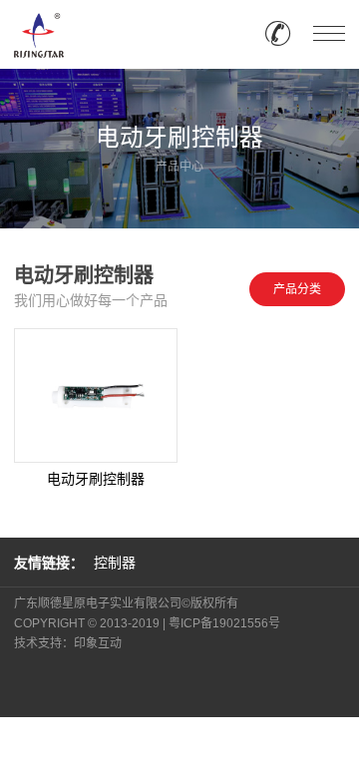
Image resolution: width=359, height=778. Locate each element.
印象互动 (98, 643)
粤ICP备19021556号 (224, 623)
